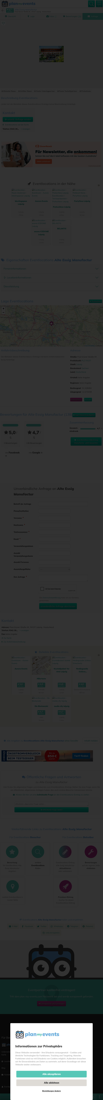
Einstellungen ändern (51, 1091)
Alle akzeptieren (51, 1074)
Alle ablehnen (51, 1082)
